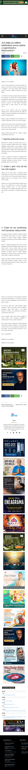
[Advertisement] (14, 19)
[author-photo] (14, 418)
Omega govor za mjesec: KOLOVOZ (10, 707)
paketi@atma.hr (10, 766)
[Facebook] (8, 433)
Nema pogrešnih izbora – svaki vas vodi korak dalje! (7, 405)
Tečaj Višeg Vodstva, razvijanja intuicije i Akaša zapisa (14, 710)
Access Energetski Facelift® (9, 695)
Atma (4, 52)
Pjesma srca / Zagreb (7, 701)
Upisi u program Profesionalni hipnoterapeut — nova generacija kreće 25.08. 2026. (14, 717)
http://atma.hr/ (14, 422)
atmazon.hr (23, 749)
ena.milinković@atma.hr (10, 762)
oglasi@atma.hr (12, 748)
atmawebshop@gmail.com (10, 752)
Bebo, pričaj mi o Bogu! (21, 404)
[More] (21, 56)
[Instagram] (11, 433)
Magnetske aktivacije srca (8, 704)
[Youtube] (20, 433)
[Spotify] (14, 433)
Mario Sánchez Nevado (7, 76)
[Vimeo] (17, 433)
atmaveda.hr (24, 753)
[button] (2, 36)
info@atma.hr (8, 744)
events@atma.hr (8, 757)
